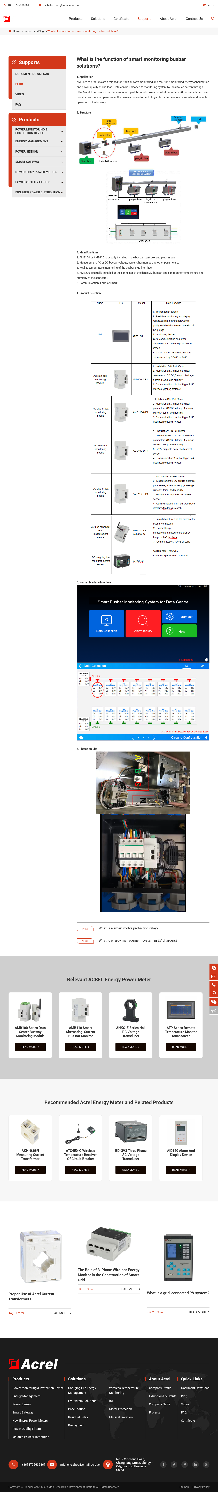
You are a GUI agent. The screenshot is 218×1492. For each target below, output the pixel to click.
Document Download (32, 74)
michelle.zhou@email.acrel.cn (58, 5)
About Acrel (168, 19)
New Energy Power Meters (36, 172)
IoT (111, 1401)
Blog (41, 31)
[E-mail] (213, 976)
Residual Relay (78, 1417)
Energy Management (31, 141)
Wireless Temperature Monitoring (124, 1390)
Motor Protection (120, 1409)
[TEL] (213, 985)
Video (19, 94)
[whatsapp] (213, 993)
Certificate (121, 19)
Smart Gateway (27, 161)
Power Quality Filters (32, 182)
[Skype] (213, 968)
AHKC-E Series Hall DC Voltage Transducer (130, 1032)
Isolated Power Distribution (37, 192)
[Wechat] (213, 1002)
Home (16, 31)
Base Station (76, 1409)
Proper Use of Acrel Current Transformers (31, 1296)
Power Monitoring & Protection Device (31, 131)
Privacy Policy (200, 1487)
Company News (159, 1404)
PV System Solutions (82, 1401)
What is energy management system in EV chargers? (138, 940)
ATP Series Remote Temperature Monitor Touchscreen (181, 1032)
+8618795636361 (16, 5)
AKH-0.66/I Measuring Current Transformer (30, 1155)
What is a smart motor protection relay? (128, 928)
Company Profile (160, 1388)
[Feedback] (213, 1010)
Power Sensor (26, 151)
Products (75, 19)
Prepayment (76, 1425)
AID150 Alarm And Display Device (181, 1153)
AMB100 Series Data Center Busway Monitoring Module (30, 1032)
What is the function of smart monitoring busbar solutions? (83, 31)
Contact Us (194, 19)
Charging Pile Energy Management (82, 1390)
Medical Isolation (121, 1417)
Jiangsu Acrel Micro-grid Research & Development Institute (59, 1487)
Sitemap (184, 1487)
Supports (144, 19)
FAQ (18, 104)
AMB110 (99, 257)
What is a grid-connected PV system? (178, 1293)
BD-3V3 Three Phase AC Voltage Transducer (130, 1155)
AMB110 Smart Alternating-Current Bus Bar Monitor (80, 1032)
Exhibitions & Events (162, 1396)
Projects (154, 1412)
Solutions (98, 19)
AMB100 (85, 257)
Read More (29, 1047)
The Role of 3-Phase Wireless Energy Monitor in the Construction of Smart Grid (108, 1275)
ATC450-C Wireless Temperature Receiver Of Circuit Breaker (80, 1155)
